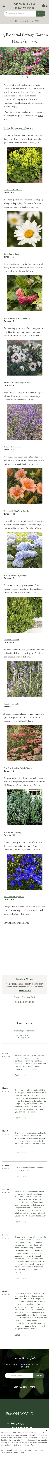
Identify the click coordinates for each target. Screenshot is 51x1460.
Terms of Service (12, 1450)
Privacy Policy (28, 1450)
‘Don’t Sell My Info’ (25, 1445)
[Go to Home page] (25, 5)
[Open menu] (4, 5)
